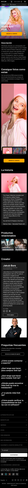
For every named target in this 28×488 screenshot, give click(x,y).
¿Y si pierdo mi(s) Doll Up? (14, 394)
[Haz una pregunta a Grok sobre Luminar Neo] (13, 474)
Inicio (2, 8)
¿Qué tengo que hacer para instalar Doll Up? (14, 377)
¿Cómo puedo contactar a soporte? (14, 362)
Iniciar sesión (18, 1)
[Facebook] (4, 311)
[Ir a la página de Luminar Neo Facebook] (12, 480)
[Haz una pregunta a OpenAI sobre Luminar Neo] (2, 474)
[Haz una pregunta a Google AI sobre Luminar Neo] (17, 474)
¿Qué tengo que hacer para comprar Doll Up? (14, 369)
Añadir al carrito (11, 33)
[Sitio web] (10, 311)
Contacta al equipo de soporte (12, 354)
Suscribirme (14, 455)
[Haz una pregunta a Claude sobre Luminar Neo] (9, 474)
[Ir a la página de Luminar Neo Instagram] (15, 480)
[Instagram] (7, 311)
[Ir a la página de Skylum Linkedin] (18, 480)
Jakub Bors (19, 26)
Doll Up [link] (20, 8)
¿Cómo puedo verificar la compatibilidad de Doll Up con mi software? (14, 402)
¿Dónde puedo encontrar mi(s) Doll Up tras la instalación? (14, 385)
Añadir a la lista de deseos (7, 242)
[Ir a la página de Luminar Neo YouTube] (21, 480)
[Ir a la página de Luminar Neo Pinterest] (26, 480)
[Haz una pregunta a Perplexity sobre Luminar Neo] (5, 474)
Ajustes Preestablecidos (11, 8)
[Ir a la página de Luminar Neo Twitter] (24, 480)
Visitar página (10, 315)
